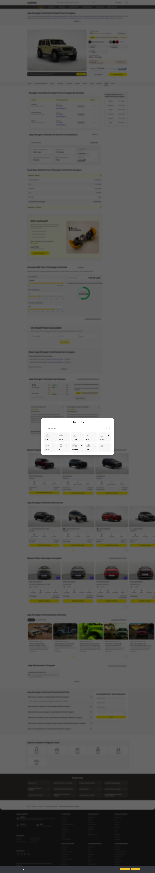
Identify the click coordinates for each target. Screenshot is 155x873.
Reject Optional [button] (135, 869)
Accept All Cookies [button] (125, 869)
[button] (146, 869)
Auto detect (107, 428)
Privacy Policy (51, 869)
